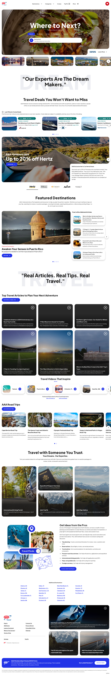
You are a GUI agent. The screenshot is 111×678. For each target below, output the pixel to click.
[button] (54, 134)
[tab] (31, 34)
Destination (37, 39)
